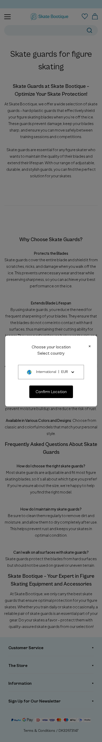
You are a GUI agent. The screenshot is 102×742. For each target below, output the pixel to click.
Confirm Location (51, 391)
